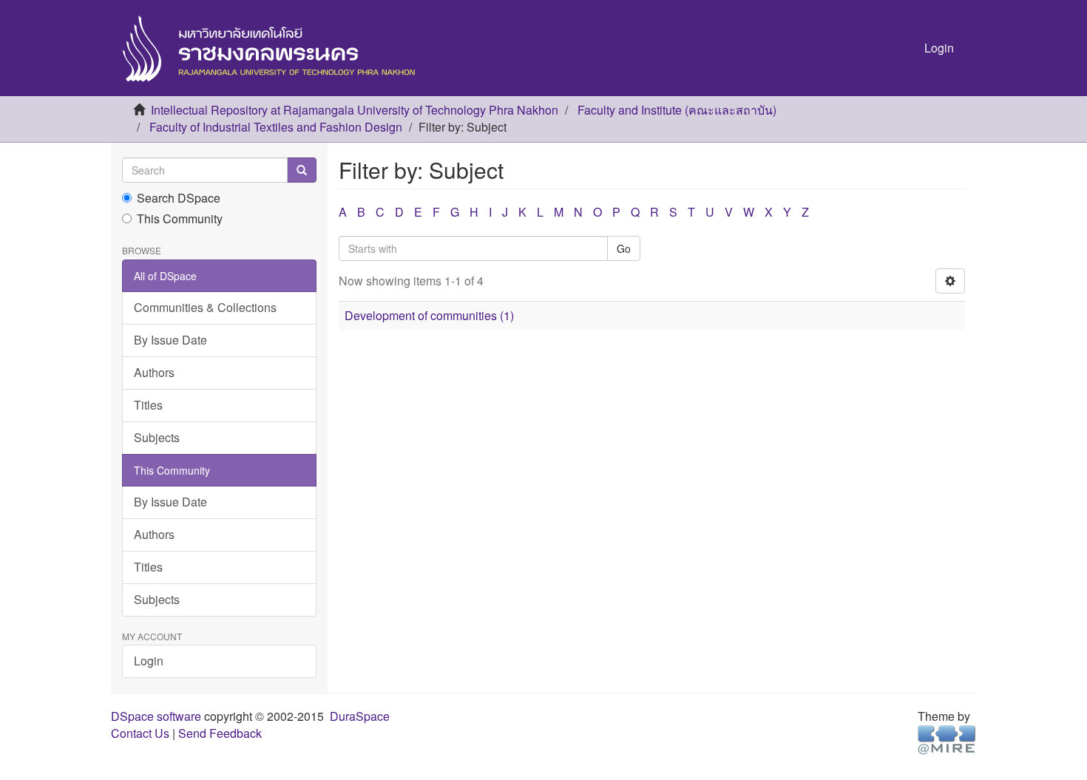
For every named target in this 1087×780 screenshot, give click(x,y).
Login (148, 660)
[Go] (301, 170)
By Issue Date (170, 339)
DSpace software (156, 716)
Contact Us (140, 733)
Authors (154, 372)
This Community (180, 219)
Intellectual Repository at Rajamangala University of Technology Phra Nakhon (354, 109)
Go (624, 248)
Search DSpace (178, 198)
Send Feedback (220, 733)
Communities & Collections (205, 307)
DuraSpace (360, 716)
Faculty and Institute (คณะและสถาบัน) (677, 109)
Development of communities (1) (429, 315)
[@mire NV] (947, 738)
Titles (148, 404)
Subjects (157, 437)
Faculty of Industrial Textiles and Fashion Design (275, 126)
